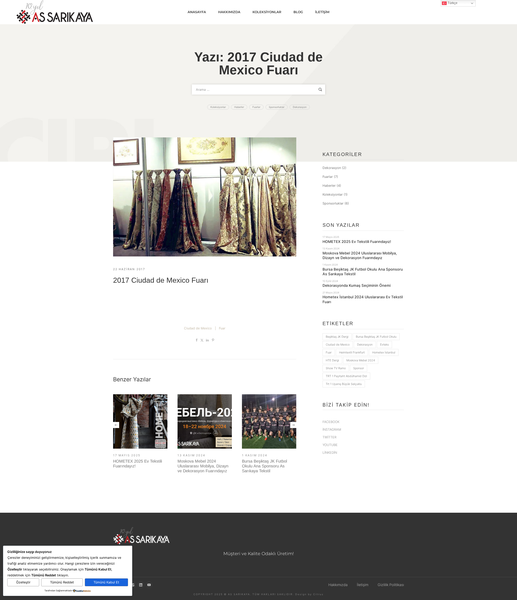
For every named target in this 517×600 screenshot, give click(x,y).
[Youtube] (149, 585)
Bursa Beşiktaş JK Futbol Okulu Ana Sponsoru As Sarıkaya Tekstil (264, 466)
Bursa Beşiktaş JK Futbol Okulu (376, 336)
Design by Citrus (309, 594)
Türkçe (452, 3)
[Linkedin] (141, 585)
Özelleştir (23, 582)
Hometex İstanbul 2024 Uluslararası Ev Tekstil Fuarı (363, 299)
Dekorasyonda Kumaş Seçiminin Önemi (357, 285)
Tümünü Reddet (62, 582)
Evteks (384, 344)
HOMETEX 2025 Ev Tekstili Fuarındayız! (357, 241)
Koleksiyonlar (333, 194)
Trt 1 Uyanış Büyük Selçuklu (344, 384)
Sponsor (358, 368)
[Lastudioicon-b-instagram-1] (132, 585)
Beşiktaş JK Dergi (337, 336)
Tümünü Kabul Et (106, 582)
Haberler (329, 185)
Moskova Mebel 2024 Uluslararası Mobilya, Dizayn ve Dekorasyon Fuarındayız (203, 466)
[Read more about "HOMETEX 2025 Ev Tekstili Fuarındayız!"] (140, 421)
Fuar (222, 328)
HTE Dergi (332, 360)
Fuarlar (328, 177)
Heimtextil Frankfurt (352, 352)
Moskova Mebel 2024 (360, 360)
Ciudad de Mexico (198, 328)
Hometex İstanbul (383, 352)
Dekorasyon (332, 168)
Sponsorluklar (333, 203)
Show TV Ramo (336, 368)
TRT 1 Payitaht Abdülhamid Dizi (346, 376)
